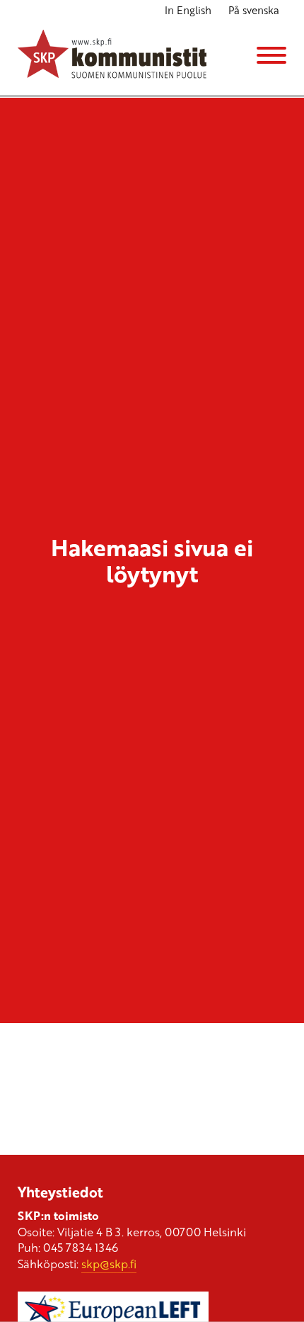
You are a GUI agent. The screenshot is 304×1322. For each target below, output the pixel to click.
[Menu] (271, 55)
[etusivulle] (112, 55)
